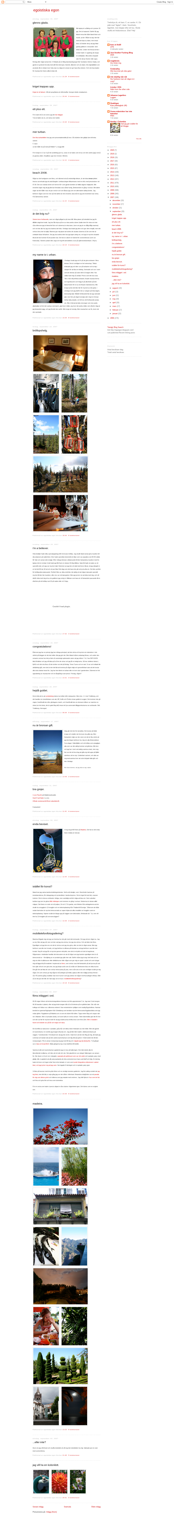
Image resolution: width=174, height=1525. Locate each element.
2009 (112, 190)
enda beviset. (40, 824)
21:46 (65, 1455)
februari (115, 310)
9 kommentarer (74, 1429)
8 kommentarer (74, 317)
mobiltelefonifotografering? (48, 933)
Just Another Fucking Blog (121, 53)
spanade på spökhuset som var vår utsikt (71, 1056)
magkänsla (114, 61)
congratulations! (42, 646)
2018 (112, 157)
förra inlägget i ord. (43, 995)
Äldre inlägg (96, 1507)
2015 (112, 168)
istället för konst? (42, 886)
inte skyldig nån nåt (118, 77)
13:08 (65, 776)
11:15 (65, 201)
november (116, 204)
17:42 (65, 634)
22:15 (65, 245)
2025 (112, 55)
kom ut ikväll (115, 45)
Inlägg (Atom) (51, 1512)
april (114, 303)
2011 (112, 183)
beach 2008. (40, 172)
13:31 (65, 677)
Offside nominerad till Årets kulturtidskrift (46, 801)
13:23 (65, 1429)
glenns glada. (40, 22)
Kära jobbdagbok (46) (118, 105)
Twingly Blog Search (115, 327)
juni (114, 295)
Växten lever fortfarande (41, 219)
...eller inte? (39, 1442)
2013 (112, 175)
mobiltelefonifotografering (72, 978)
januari (115, 314)
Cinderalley (115, 69)
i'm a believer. (41, 548)
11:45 (65, 811)
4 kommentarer (73, 811)
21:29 (65, 76)
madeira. (38, 1103)
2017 (112, 161)
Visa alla (138, 138)
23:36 (65, 1093)
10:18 (65, 983)
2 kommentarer (74, 776)
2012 (112, 179)
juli (113, 292)
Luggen (113, 97)
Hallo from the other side (120, 89)
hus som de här (94, 1077)
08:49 (65, 712)
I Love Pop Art (37, 795)
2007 (112, 197)
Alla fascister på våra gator (120, 71)
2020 (112, 150)
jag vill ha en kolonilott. (46, 1465)
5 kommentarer (74, 1455)
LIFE (112, 47)
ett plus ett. (39, 109)
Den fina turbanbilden (39, 137)
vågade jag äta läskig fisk (82, 1041)
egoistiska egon (46, 10)
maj (114, 299)
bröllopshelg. (40, 330)
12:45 (65, 876)
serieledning (50, 696)
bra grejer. (38, 789)
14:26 (65, 317)
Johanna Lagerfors (118, 95)
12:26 (65, 921)
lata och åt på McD (43, 1044)
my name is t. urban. (44, 254)
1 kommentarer (73, 160)
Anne (63, 963)
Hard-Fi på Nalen (38, 798)
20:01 (65, 1497)
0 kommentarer (74, 96)
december (116, 200)
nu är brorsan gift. (43, 725)
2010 (112, 186)
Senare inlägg (38, 1507)
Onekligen (114, 103)
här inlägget (59, 115)
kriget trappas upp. (43, 86)
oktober (115, 208)
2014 (112, 172)
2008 (112, 194)
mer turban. (39, 131)
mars (114, 306)
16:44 (65, 535)
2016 (112, 165)
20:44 (65, 96)
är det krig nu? (41, 213)
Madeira (83, 830)
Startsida (67, 1507)
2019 (112, 154)
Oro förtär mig (115, 63)
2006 (112, 318)
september (116, 211)
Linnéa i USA (115, 87)
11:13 (65, 160)
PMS (112, 116)
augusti (115, 288)
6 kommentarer (74, 76)
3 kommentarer (73, 201)
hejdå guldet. (40, 690)
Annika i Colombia (118, 122)
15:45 (65, 122)
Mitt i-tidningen (54, 901)
